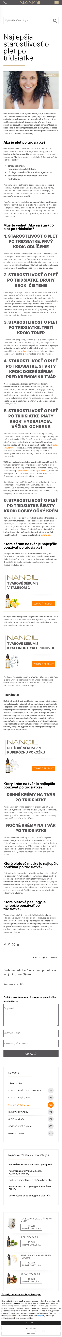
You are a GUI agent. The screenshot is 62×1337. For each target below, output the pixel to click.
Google (40, 1316)
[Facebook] (4, 944)
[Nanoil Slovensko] (31, 2)
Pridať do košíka (31, 1228)
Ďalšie (54, 957)
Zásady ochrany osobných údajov (21, 1294)
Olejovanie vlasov (30, 1112)
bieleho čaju (46, 535)
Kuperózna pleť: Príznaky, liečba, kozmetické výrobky (25, 1172)
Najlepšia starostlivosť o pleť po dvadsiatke (30, 1180)
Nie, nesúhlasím (31, 1328)
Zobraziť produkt (43, 603)
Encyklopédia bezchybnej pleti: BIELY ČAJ (30, 1195)
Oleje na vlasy (30, 1119)
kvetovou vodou (18, 351)
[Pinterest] (9, 944)
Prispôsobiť (31, 1333)
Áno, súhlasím (31, 1323)
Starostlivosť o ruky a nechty (30, 1090)
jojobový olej (23, 470)
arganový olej (41, 470)
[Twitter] (13, 944)
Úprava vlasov (30, 1133)
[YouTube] (17, 944)
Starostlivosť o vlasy (30, 1126)
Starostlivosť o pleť (30, 1105)
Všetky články (16, 1083)
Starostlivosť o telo (30, 1097)
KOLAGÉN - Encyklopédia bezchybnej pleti (30, 1164)
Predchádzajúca (40, 957)
